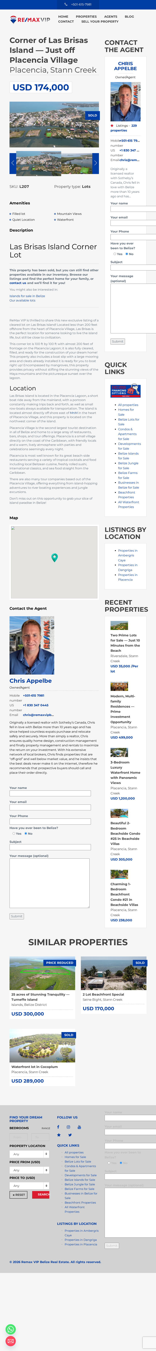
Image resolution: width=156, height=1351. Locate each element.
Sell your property (100, 21)
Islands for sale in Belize (27, 296)
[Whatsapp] (11, 1329)
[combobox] (29, 1170)
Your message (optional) (29, 856)
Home (63, 16)
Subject (15, 842)
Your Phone (19, 816)
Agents (110, 16)
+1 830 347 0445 (36, 705)
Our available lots (22, 300)
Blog (129, 16)
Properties (86, 16)
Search (43, 1194)
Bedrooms (19, 1128)
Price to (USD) (22, 1178)
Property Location (27, 1146)
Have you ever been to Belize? (34, 828)
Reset (20, 1195)
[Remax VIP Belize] (30, 19)
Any (16, 1154)
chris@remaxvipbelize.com (44, 715)
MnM (74, 413)
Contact (66, 21)
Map (14, 518)
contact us (18, 283)
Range (46, 1128)
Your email (18, 802)
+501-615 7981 (33, 695)
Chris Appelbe (31, 680)
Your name (18, 788)
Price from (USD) (25, 1162)
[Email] (11, 1341)
